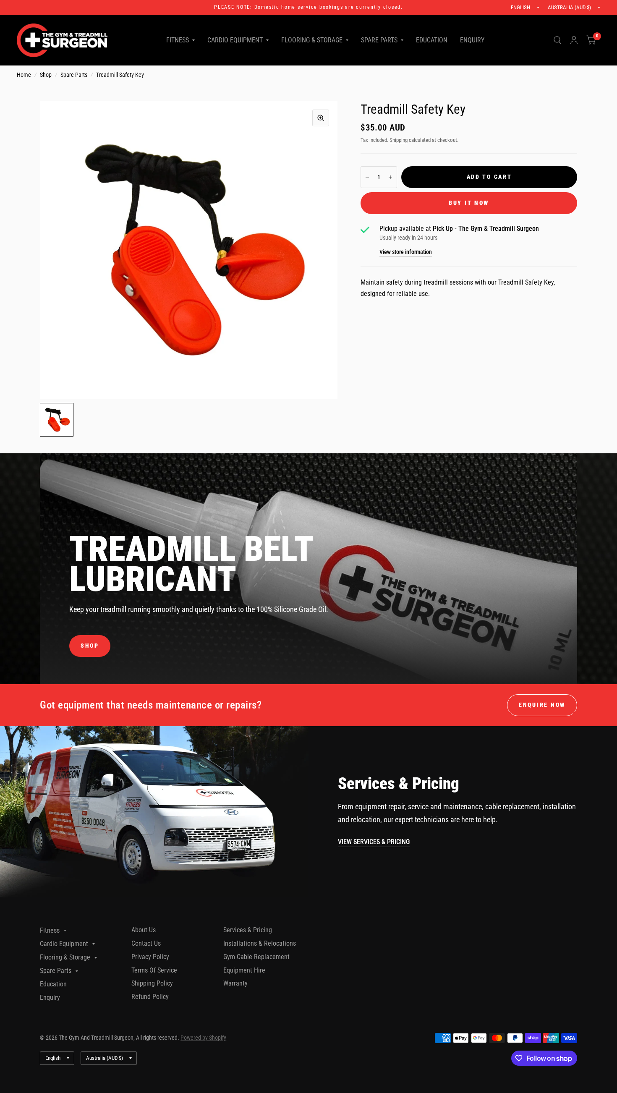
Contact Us (146, 943)
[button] (89, 646)
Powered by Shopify (203, 1037)
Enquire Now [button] (542, 704)
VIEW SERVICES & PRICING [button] (374, 842)
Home (24, 74)
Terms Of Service (154, 970)
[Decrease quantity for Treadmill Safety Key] (367, 177)
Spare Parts (379, 40)
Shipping (399, 140)
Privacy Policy (150, 957)
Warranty (235, 983)
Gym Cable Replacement (256, 957)
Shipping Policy (152, 983)
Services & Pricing (247, 930)
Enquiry (472, 40)
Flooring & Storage (311, 40)
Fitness (177, 40)
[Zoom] (320, 118)
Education (431, 40)
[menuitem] (180, 40)
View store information (405, 252)
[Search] (557, 40)
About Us (143, 930)
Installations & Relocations (259, 943)
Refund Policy (150, 997)
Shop (46, 74)
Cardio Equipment (235, 40)
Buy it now (469, 202)
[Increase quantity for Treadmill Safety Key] (390, 177)
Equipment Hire (244, 970)
